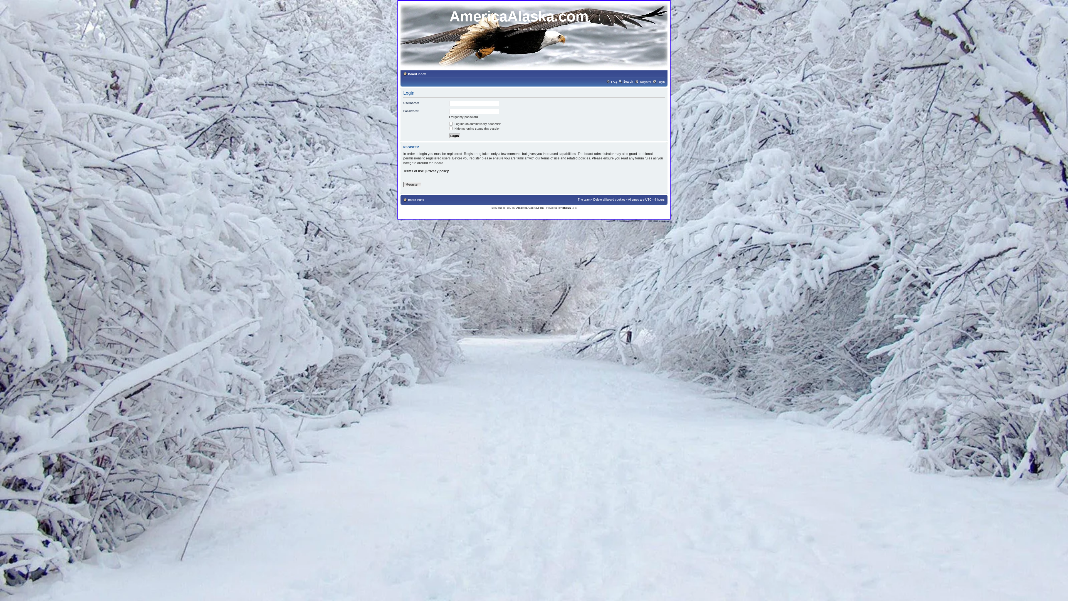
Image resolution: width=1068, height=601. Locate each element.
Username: (411, 103)
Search (628, 81)
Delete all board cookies (609, 199)
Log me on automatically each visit (477, 123)
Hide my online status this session (477, 128)
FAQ (614, 81)
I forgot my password (463, 117)
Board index (417, 74)
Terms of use (413, 171)
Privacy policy (437, 171)
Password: (411, 111)
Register (645, 81)
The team (584, 199)
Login (661, 81)
